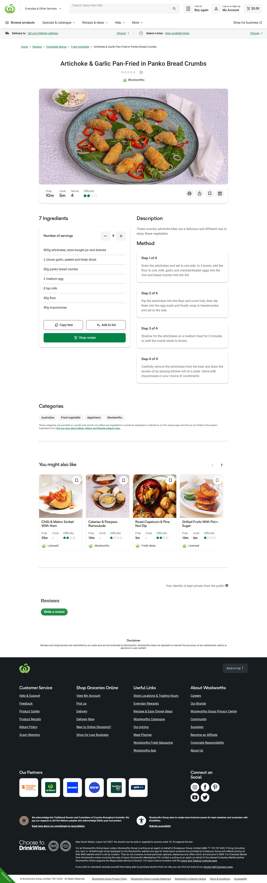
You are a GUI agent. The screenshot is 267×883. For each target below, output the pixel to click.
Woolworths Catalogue (149, 719)
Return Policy (28, 727)
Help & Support (29, 696)
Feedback (26, 703)
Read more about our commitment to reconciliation (58, 826)
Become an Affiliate (204, 735)
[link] (133, 72)
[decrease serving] (105, 236)
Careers (196, 696)
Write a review (56, 612)
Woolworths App (145, 750)
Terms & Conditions (220, 879)
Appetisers (94, 417)
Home (24, 46)
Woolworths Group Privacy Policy (109, 879)
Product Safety (29, 711)
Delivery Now (85, 719)
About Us (197, 750)
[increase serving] (121, 236)
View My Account (88, 696)
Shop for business (245, 22)
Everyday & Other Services (41, 8)
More (135, 22)
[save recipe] (209, 193)
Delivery (81, 711)
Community (199, 719)
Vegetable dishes (56, 46)
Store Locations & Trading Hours (156, 696)
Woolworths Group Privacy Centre (214, 711)
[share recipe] (199, 193)
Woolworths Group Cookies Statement (151, 879)
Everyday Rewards (146, 703)
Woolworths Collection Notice (190, 879)
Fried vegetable (80, 46)
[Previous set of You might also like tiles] (212, 465)
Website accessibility (160, 826)
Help (118, 22)
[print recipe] (189, 193)
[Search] (174, 8)
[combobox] (124, 8)
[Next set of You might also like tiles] (222, 465)
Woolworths (136, 80)
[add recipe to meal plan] (220, 193)
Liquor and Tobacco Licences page (199, 860)
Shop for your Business (92, 735)
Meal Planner (143, 735)
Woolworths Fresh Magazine (153, 743)
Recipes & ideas (93, 22)
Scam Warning (29, 735)
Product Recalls (30, 719)
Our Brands (198, 703)
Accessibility (240, 879)
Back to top (234, 668)
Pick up (81, 703)
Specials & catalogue (56, 22)
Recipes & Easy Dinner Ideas (153, 711)
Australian (47, 417)
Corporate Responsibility (207, 743)
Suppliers (197, 727)
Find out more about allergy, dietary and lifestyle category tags (88, 428)
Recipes (37, 46)
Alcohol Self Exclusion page (218, 867)
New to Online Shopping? (93, 727)
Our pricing (141, 727)
